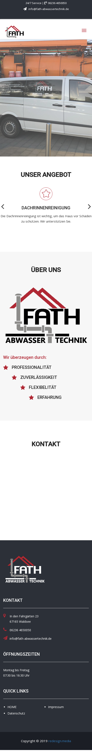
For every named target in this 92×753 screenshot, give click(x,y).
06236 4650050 (57, 3)
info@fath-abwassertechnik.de (48, 9)
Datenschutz (16, 713)
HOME (11, 707)
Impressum (56, 707)
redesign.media (59, 741)
